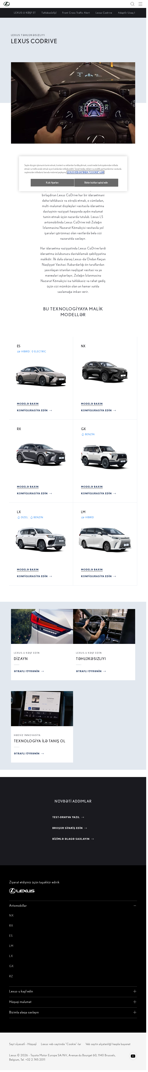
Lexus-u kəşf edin (27, 652)
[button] (14, 4)
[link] (28, 404)
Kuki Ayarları (52, 182)
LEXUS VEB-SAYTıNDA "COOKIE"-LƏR (85, 172)
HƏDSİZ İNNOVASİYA (27, 735)
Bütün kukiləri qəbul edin (96, 182)
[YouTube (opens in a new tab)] (133, 1056)
